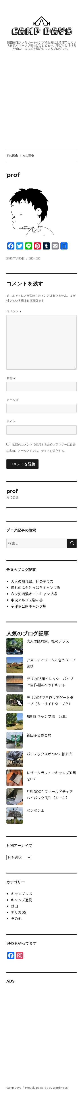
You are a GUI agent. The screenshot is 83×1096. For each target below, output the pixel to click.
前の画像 (12, 155)
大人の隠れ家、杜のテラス (32, 581)
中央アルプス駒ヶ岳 (27, 600)
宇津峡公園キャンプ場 (28, 606)
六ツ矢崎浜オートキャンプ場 (34, 593)
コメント (13, 311)
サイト (11, 421)
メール (12, 400)
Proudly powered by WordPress (46, 1087)
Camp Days (42, 31)
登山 (14, 906)
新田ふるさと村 (39, 735)
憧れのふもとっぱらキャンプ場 (35, 587)
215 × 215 (34, 258)
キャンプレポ (21, 893)
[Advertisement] (41, 106)
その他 (16, 918)
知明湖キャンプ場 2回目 (47, 716)
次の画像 (28, 155)
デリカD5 (18, 912)
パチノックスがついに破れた (50, 753)
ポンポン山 (35, 810)
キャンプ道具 (21, 899)
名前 (10, 378)
